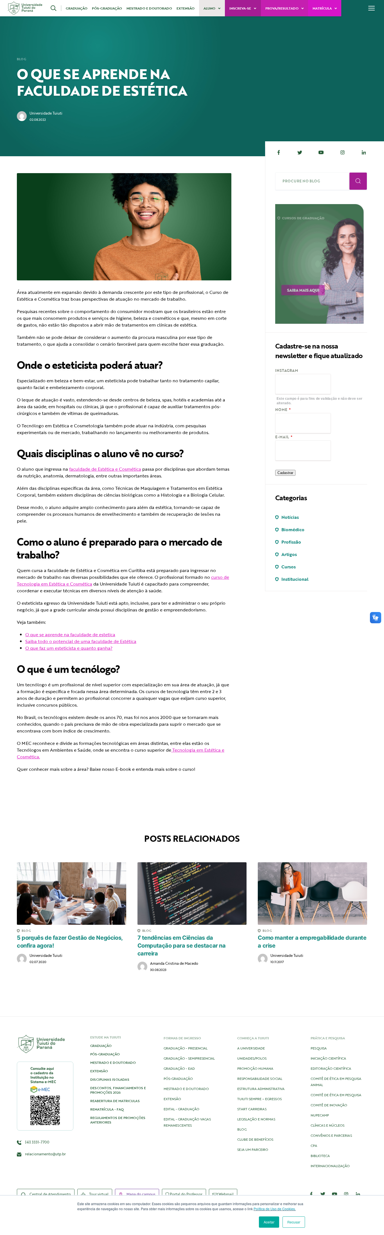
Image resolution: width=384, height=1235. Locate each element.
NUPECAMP (320, 1115)
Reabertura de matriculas (115, 1100)
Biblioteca (320, 1155)
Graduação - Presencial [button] (185, 1048)
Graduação (76, 8)
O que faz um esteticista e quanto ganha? (68, 648)
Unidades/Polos (251, 1058)
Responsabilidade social (259, 1078)
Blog (21, 59)
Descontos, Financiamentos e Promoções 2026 (118, 1090)
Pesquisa (319, 1048)
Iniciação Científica (328, 1058)
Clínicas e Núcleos (327, 1125)
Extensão (186, 8)
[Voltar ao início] (24, 8)
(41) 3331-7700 (36, 1142)
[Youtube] (321, 152)
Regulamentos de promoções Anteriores (117, 1120)
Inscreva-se (240, 8)
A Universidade (251, 1048)
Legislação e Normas (256, 1119)
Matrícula (323, 8)
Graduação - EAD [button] (179, 1068)
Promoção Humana (255, 1068)
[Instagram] (342, 152)
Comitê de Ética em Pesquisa (336, 1094)
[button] (56, 8)
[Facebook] (278, 152)
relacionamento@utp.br (45, 1154)
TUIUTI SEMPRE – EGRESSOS (259, 1098)
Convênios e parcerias (331, 1135)
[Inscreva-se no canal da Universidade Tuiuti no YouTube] (334, 1194)
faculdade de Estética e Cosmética (105, 469)
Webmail (226, 1194)
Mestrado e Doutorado (149, 8)
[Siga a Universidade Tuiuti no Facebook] (311, 1194)
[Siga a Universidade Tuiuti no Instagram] (346, 1194)
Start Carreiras (251, 1108)
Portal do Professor (185, 1194)
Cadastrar (285, 473)
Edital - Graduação (181, 1108)
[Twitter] (300, 152)
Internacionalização (330, 1165)
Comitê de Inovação (329, 1104)
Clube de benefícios (255, 1139)
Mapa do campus (140, 1194)
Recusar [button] (293, 1222)
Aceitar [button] (269, 1222)
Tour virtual (98, 1194)
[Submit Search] (358, 181)
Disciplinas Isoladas (109, 1079)
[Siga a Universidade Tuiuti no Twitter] (323, 1194)
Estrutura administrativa (260, 1088)
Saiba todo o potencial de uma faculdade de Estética (80, 641)
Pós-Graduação (107, 8)
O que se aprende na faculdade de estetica (70, 634)
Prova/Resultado (282, 8)
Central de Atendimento (50, 1194)
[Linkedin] (363, 152)
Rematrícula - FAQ (107, 1109)
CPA (314, 1145)
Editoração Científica (331, 1068)
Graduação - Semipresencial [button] (189, 1058)
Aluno (210, 8)
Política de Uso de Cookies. (275, 1208)
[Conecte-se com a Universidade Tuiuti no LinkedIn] (357, 1194)
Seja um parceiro (252, 1149)
